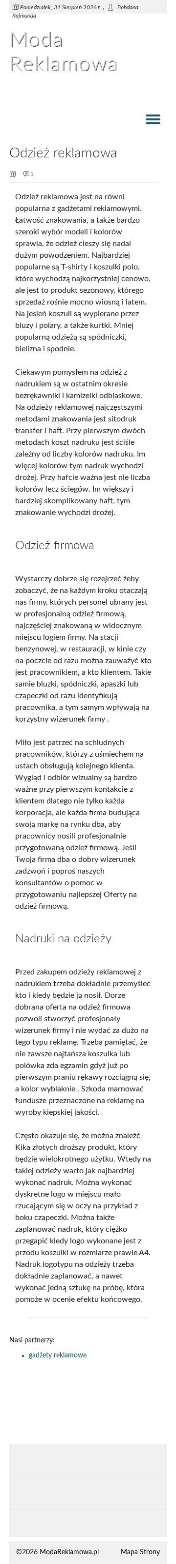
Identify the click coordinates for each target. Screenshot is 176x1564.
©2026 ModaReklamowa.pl (57, 1552)
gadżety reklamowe (58, 1355)
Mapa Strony (140, 1552)
